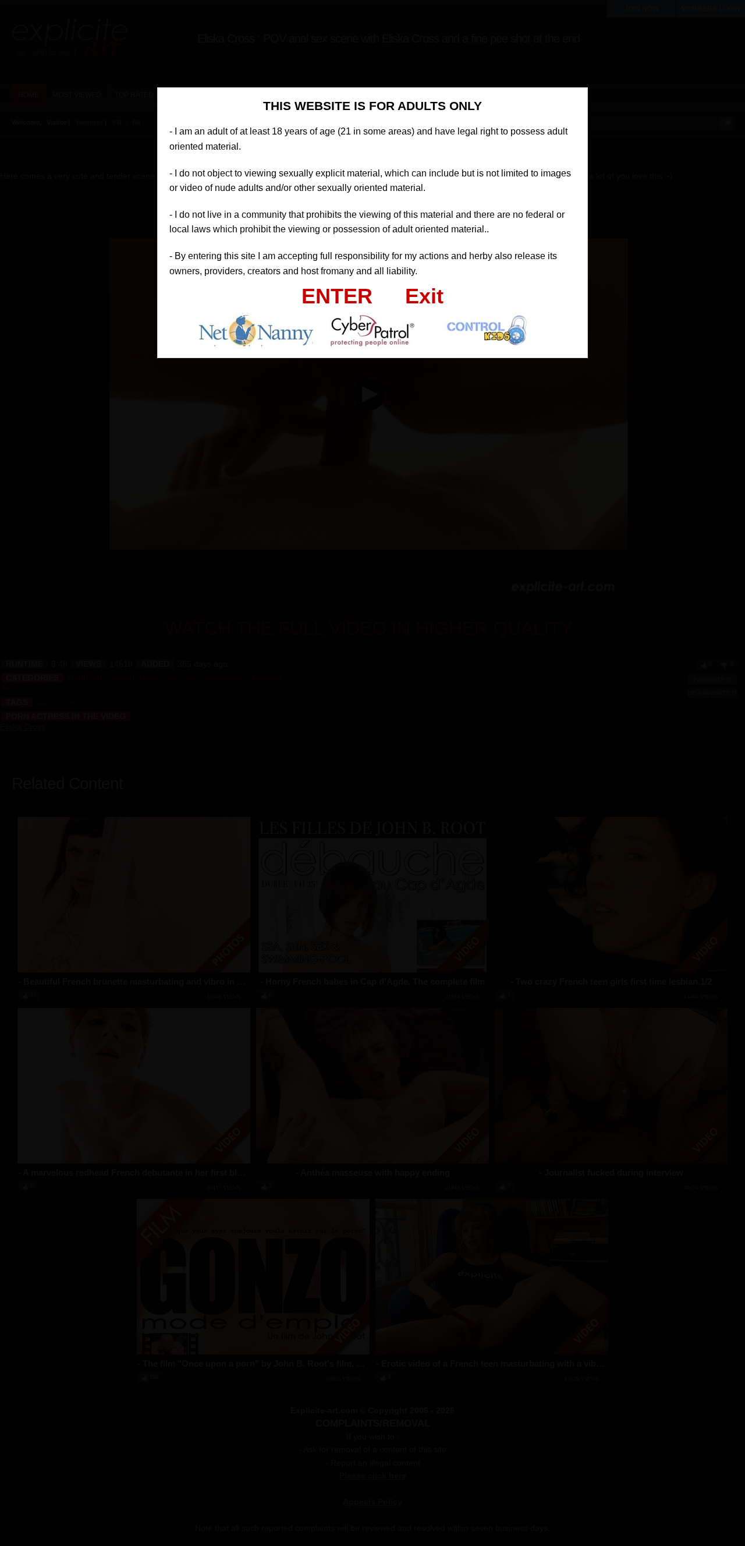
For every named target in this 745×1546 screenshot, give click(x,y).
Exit (424, 296)
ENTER (336, 296)
